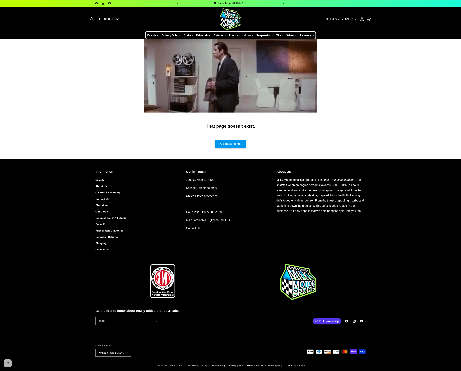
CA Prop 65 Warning (107, 192)
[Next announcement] (283, 3)
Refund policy (218, 365)
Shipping (101, 243)
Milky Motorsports (173, 366)
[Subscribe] (156, 321)
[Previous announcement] (178, 3)
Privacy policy (236, 365)
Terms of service (255, 365)
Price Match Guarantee (109, 230)
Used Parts (102, 249)
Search (99, 179)
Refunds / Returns (106, 236)
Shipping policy (274, 365)
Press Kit (100, 224)
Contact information (295, 365)
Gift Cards (101, 211)
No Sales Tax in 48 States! (111, 218)
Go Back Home (230, 143)
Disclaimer (101, 205)
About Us (101, 186)
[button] (92, 19)
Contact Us (102, 199)
